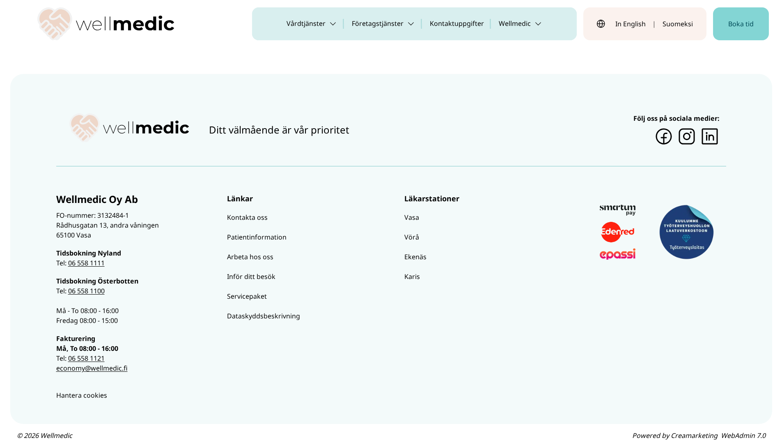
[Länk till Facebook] (664, 136)
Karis (412, 276)
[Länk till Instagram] (687, 136)
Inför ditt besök (251, 276)
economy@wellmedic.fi (92, 368)
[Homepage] (106, 23)
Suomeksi (678, 23)
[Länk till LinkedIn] (710, 136)
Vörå (411, 237)
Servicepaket (247, 296)
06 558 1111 (86, 262)
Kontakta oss (247, 217)
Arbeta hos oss (250, 256)
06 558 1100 (86, 290)
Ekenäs (415, 256)
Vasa (411, 217)
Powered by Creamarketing (699, 435)
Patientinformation (257, 237)
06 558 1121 (86, 358)
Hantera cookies (81, 395)
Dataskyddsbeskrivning (263, 315)
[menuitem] (312, 24)
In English (630, 23)
